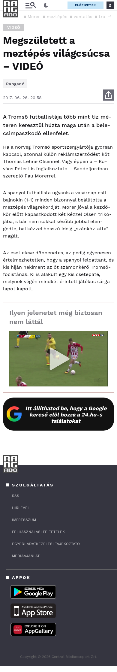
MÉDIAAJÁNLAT (26, 556)
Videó (13, 27)
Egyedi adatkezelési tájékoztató (46, 544)
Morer (34, 16)
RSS (15, 496)
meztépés (57, 16)
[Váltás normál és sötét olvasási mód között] (46, 5)
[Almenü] (30, 5)
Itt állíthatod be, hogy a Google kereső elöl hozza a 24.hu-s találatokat (65, 414)
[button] (109, 16)
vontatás (83, 16)
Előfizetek (85, 5)
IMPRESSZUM (24, 520)
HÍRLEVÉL (21, 508)
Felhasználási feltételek (38, 532)
